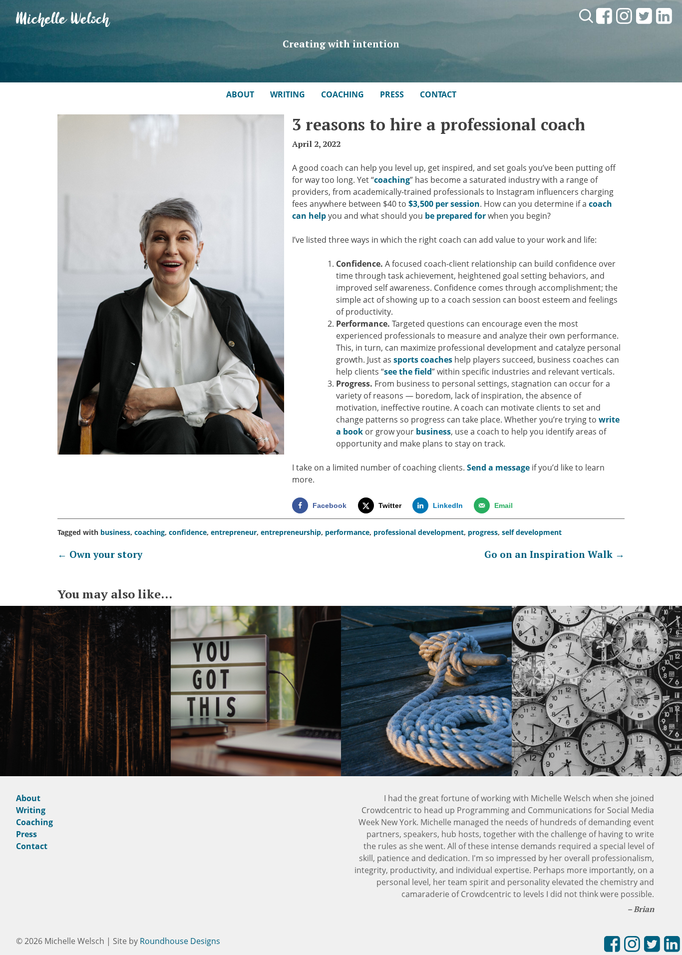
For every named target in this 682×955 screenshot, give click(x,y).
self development (532, 532)
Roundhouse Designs (180, 941)
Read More (85, 702)
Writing (287, 94)
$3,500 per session (444, 203)
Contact (438, 94)
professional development (418, 532)
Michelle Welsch (63, 19)
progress (483, 532)
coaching (392, 179)
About (240, 94)
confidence (188, 532)
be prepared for (455, 215)
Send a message (498, 467)
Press (392, 94)
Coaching (342, 94)
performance (347, 532)
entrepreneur (234, 532)
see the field (408, 371)
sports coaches (422, 359)
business (433, 431)
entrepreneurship (291, 532)
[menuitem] (604, 24)
